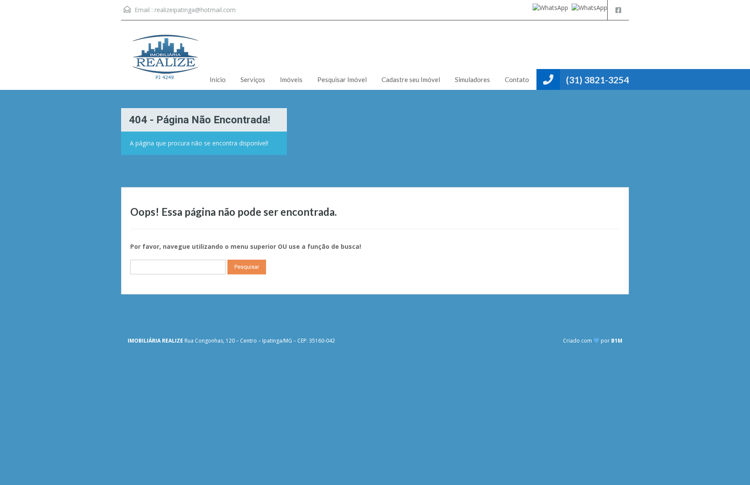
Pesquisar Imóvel (342, 79)
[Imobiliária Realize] (164, 61)
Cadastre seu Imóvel (411, 79)
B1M (616, 340)
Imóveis (291, 79)
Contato (517, 79)
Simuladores (472, 79)
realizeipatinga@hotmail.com (195, 10)
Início (218, 79)
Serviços (252, 79)
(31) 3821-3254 (597, 79)
